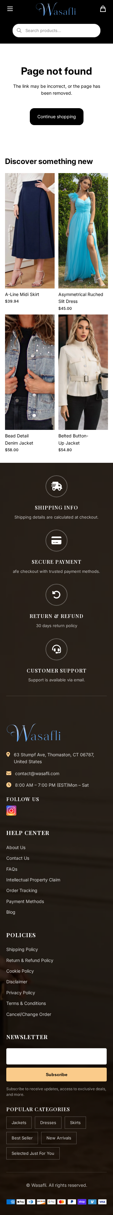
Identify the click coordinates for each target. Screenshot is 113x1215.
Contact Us (17, 858)
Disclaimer (16, 981)
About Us (15, 847)
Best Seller (22, 1137)
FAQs (11, 869)
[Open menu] (10, 9)
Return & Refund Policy (29, 960)
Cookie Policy (20, 971)
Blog (10, 912)
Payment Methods (25, 901)
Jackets (19, 1122)
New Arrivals (58, 1137)
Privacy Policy (20, 992)
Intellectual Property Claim (33, 879)
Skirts (75, 1122)
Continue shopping (56, 116)
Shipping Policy (22, 949)
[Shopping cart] (103, 9)
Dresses (48, 1122)
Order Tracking (21, 890)
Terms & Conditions (26, 1003)
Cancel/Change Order (28, 1014)
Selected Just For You (33, 1153)
